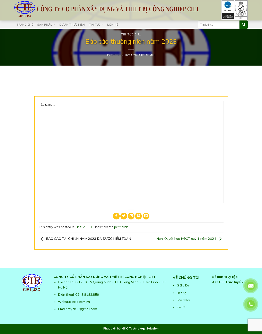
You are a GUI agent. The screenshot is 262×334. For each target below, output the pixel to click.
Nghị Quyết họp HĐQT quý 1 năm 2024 (186, 238)
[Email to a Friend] (131, 216)
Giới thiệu (183, 285)
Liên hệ (112, 24)
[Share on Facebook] (116, 216)
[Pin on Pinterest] (138, 216)
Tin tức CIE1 (131, 34)
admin (150, 55)
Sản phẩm (45, 24)
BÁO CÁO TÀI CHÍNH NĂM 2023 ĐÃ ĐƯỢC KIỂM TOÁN (88, 238)
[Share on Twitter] (123, 216)
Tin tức (95, 24)
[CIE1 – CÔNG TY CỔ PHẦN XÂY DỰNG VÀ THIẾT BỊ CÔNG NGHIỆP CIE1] (106, 9)
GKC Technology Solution (140, 328)
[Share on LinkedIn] (146, 216)
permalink (121, 227)
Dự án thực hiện (72, 24)
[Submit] (243, 24)
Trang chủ (24, 24)
